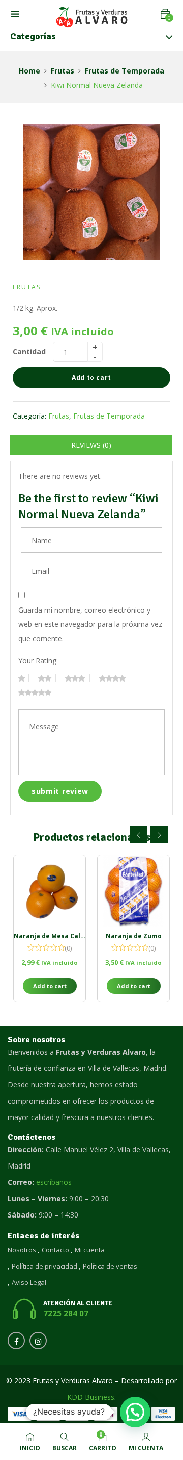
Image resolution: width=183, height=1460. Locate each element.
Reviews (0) (91, 445)
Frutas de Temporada (124, 71)
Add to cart (91, 377)
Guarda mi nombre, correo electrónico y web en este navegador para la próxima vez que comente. (90, 624)
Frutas (62, 71)
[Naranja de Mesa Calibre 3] (49, 891)
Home (29, 71)
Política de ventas (110, 1266)
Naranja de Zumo (134, 936)
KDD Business (90, 1397)
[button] (165, 14)
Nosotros (22, 1249)
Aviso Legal (29, 1282)
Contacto (55, 1249)
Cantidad (29, 351)
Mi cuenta (90, 1249)
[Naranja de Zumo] (133, 891)
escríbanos (54, 1182)
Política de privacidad (44, 1266)
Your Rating (37, 660)
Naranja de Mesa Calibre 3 (56, 936)
